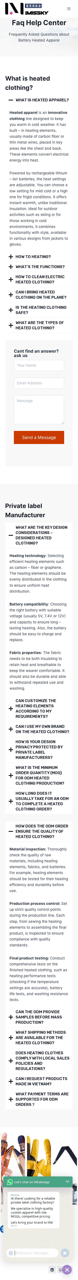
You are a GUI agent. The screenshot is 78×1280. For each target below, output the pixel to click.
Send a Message (39, 437)
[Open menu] (69, 8)
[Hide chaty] (67, 1270)
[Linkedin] (52, 1269)
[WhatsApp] (60, 1269)
